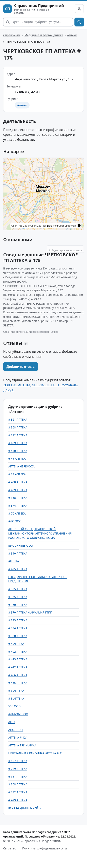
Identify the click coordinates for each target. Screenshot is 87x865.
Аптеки (72, 35)
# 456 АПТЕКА (17, 675)
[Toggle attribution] (79, 225)
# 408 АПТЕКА (17, 482)
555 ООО (14, 706)
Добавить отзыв (20, 366)
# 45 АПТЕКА (17, 459)
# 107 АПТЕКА (17, 761)
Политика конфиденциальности (44, 848)
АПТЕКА (13, 561)
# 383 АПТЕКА (17, 620)
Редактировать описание (65, 250)
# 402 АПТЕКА (17, 651)
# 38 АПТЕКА (17, 474)
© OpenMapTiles (37, 225)
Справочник (11, 35)
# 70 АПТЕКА (17, 513)
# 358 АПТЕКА (17, 498)
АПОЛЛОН (15, 730)
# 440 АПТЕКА (17, 451)
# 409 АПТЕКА (17, 490)
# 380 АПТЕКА (17, 636)
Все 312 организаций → (24, 807)
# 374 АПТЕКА (17, 505)
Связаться (10, 848)
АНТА (11, 722)
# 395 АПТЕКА (17, 589)
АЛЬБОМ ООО (18, 714)
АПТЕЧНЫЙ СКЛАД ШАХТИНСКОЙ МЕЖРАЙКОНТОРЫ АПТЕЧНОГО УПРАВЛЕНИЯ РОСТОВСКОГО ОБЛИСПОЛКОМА (40, 533)
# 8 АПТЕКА (16, 698)
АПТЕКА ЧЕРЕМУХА (21, 466)
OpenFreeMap (19, 225)
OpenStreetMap (67, 225)
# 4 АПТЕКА (16, 644)
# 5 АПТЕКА (16, 690)
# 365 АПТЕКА (17, 597)
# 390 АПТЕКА (17, 553)
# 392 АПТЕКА (17, 435)
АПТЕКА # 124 (17, 737)
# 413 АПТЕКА (17, 659)
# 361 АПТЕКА (17, 419)
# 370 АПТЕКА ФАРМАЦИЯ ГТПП (30, 612)
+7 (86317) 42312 (27, 92)
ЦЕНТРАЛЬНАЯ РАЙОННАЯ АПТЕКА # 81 (35, 753)
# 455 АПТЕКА (17, 683)
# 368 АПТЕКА (17, 427)
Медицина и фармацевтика (43, 35)
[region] (43, 194)
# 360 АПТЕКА (17, 605)
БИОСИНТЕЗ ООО (20, 545)
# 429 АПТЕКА (17, 443)
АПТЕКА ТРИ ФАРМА (22, 745)
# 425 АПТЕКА (17, 569)
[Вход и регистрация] (79, 8)
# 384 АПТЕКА (17, 628)
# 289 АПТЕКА (17, 769)
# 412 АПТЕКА (17, 667)
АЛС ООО (14, 521)
